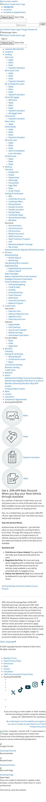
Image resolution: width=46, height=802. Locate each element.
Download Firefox (7, 765)
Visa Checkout (14, 327)
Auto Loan (9, 57)
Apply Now (13, 346)
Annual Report (37, 378)
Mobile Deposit (14, 257)
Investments (10, 249)
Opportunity (13, 177)
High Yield (12, 185)
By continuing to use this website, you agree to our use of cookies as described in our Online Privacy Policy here (26, 724)
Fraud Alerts (27, 279)
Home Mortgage (12, 97)
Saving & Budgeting (16, 284)
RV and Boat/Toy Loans (14, 84)
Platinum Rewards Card (18, 314)
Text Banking (10, 263)
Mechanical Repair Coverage (20, 244)
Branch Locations (36, 380)
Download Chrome (8, 751)
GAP (10, 241)
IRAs (10, 196)
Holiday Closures (23, 378)
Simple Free (13, 172)
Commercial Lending (13, 364)
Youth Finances (14, 295)
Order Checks (14, 191)
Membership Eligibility (14, 380)
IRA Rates (12, 220)
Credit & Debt (14, 287)
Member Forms (10, 658)
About (7, 375)
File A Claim (13, 247)
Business (8, 348)
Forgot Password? (29, 29)
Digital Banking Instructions (20, 268)
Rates (10, 62)
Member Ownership (13, 383)
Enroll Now (4, 29)
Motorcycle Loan (12, 70)
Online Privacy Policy (12, 661)
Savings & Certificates (14, 193)
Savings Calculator (16, 209)
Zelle (7, 274)
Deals (10, 65)
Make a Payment (12, 276)
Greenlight (13, 274)
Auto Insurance (14, 225)
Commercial (10, 116)
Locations (8, 9)
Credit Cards (10, 306)
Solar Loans (10, 121)
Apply (10, 60)
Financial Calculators (17, 300)
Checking (9, 169)
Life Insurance (14, 231)
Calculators (9, 397)
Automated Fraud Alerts (18, 335)
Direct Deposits (21, 249)
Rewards (8, 372)
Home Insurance (15, 228)
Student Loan (10, 156)
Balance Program (15, 303)
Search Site (19, 17)
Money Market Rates (17, 217)
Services (8, 252)
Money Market (14, 204)
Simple (11, 175)
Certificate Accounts (16, 199)
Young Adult (13, 183)
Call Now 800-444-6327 (14, 49)
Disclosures (8, 663)
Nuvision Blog (28, 383)
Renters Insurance (16, 233)
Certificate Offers (15, 201)
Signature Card (14, 316)
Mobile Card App (15, 332)
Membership (10, 378)
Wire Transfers (22, 263)
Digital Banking (11, 266)
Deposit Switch (14, 271)
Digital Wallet (14, 324)
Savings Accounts (15, 207)
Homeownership (15, 292)
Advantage (13, 180)
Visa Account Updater (17, 330)
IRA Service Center (36, 249)
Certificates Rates (15, 215)
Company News (11, 389)
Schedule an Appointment (14, 12)
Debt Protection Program (19, 239)
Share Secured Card (16, 319)
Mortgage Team (15, 113)
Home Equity (10, 126)
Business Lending (12, 367)
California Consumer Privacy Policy (18, 674)
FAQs (26, 380)
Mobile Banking (11, 255)
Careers (22, 389)
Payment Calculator (16, 68)
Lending (8, 54)
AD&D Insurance (15, 236)
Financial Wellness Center (15, 282)
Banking (8, 167)
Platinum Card (14, 311)
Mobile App (13, 260)
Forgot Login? (15, 29)
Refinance (12, 100)
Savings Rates (14, 212)
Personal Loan (11, 140)
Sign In (4, 39)
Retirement (13, 298)
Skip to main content (9, 1)
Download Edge (6, 775)
